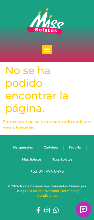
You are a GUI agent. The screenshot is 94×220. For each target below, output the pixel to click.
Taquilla (75, 147)
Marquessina (23, 147)
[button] (47, 49)
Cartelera (51, 147)
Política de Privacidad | (43, 191)
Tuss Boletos (62, 159)
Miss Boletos (32, 159)
